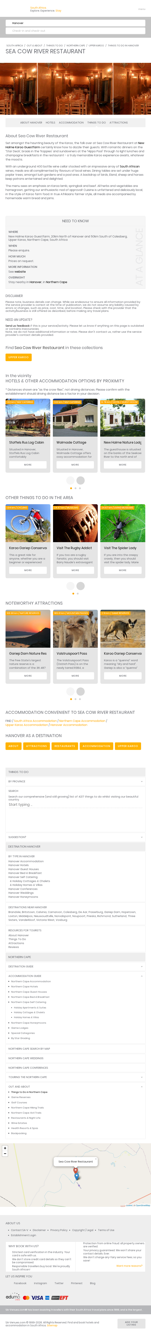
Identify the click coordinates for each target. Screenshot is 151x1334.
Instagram (40, 1283)
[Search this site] (113, 9)
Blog (92, 1283)
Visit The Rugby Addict (74, 548)
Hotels (50, 122)
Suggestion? (17, 837)
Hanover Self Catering (23, 877)
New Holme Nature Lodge (124, 442)
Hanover (36, 282)
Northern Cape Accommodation (82, 721)
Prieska (91, 916)
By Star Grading (20, 1038)
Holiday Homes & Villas (28, 885)
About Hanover (31, 122)
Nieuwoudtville (43, 916)
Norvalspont (63, 916)
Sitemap (52, 1325)
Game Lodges (19, 1028)
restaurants (65, 746)
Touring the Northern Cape (27, 1077)
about (13, 746)
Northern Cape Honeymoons (28, 1023)
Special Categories (23, 1033)
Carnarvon (55, 912)
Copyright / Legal (82, 1230)
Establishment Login (23, 1235)
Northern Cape (76, 45)
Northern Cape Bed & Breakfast (30, 997)
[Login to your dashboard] (120, 9)
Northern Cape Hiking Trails (27, 1107)
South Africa (14, 45)
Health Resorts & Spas (24, 1128)
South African (130, 166)
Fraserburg (96, 912)
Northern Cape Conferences (28, 1067)
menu (135, 9)
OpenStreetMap (143, 1205)
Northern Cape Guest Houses (29, 992)
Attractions (119, 122)
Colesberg (70, 912)
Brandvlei (14, 912)
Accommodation (71, 122)
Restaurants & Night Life (26, 1118)
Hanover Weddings (21, 893)
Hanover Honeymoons (23, 897)
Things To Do (54, 45)
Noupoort (78, 916)
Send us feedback (18, 326)
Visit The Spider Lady (120, 548)
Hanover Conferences (23, 889)
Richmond (104, 916)
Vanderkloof (27, 920)
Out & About (34, 45)
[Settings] (126, 9)
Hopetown (129, 912)
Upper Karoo (96, 45)
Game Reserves (21, 1097)
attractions (36, 746)
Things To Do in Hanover (123, 45)
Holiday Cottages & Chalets (31, 881)
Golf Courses (19, 1102)
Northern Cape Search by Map (29, 1048)
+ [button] (5, 1148)
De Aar (82, 912)
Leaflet (129, 1205)
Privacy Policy (59, 1230)
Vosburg (61, 920)
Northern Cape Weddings (25, 1058)
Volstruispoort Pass (72, 653)
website (20, 272)
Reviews (13, 947)
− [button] (5, 1153)
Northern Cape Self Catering (28, 1002)
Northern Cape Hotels (24, 986)
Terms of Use (106, 1230)
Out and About (19, 1086)
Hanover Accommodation (68, 725)
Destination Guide (20, 966)
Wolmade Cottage (71, 442)
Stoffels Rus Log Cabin (26, 442)
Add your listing (131, 1323)
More (28, 464)
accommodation (96, 746)
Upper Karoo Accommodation (27, 725)
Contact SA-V (19, 1230)
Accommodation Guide (24, 976)
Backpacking (19, 1133)
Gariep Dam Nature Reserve (31, 653)
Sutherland (119, 916)
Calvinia (41, 912)
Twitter (59, 1283)
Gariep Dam (112, 912)
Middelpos (26, 916)
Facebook (20, 1283)
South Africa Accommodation (35, 721)
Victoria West (45, 920)
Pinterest (76, 1283)
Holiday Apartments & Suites (30, 1007)
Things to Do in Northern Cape (29, 1092)
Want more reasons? (129, 1266)
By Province (16, 781)
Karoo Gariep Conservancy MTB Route (39, 548)
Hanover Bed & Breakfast (25, 873)
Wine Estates (19, 1123)
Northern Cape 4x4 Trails (26, 1113)
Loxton (12, 916)
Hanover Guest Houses (23, 869)
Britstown (28, 912)
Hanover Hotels (18, 865)
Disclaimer (39, 1230)
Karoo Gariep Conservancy (125, 653)
